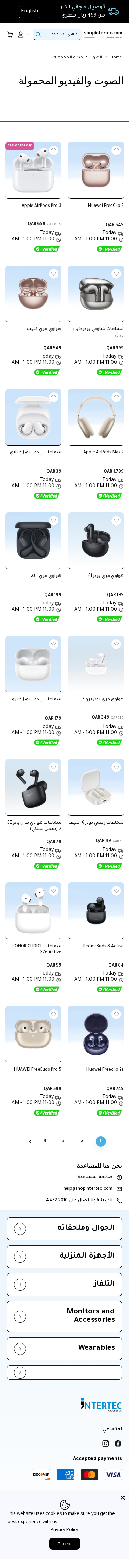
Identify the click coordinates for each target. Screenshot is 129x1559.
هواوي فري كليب (44, 329)
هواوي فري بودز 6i (106, 576)
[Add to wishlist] (116, 150)
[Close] (122, 1497)
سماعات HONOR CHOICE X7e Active (36, 949)
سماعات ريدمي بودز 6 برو (36, 699)
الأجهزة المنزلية (87, 1256)
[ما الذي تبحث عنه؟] (38, 34)
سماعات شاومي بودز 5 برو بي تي (98, 332)
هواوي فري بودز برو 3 (103, 699)
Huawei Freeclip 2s (105, 1070)
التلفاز (104, 1284)
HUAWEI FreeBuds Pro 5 (37, 1070)
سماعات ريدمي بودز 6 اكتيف (96, 823)
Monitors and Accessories (91, 1316)
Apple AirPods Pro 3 (41, 206)
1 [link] (100, 1141)
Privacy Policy (64, 1529)
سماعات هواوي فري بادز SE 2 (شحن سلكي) (34, 826)
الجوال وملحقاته (86, 1229)
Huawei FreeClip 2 (106, 206)
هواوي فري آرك (46, 576)
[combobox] (57, 34)
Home (116, 58)
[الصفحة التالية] (30, 1141)
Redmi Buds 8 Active (103, 946)
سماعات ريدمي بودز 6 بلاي (35, 452)
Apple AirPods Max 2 (103, 452)
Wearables (96, 1349)
